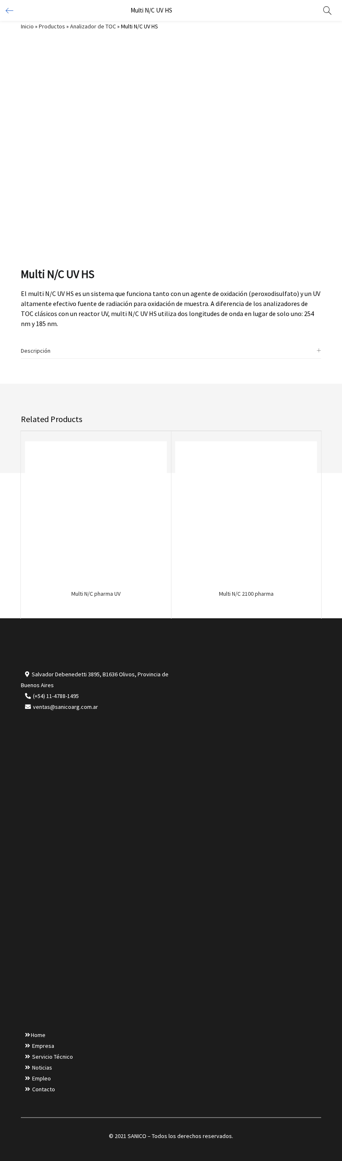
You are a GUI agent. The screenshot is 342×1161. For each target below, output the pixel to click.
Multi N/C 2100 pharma (246, 593)
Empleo (41, 1078)
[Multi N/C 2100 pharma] (246, 511)
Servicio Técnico (52, 1056)
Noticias (42, 1067)
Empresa (43, 1046)
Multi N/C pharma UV (96, 593)
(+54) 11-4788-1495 (56, 696)
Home (38, 1035)
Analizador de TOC (93, 26)
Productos (52, 26)
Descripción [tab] (35, 350)
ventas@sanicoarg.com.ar (65, 707)
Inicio (27, 26)
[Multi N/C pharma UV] (96, 511)
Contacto (43, 1089)
